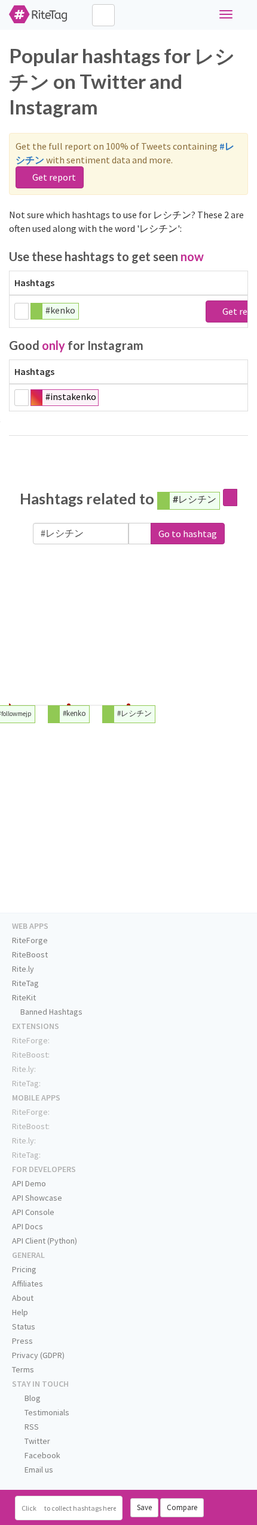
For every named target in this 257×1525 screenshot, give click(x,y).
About (22, 1297)
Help (20, 1312)
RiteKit (24, 997)
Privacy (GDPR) (38, 1355)
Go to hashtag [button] (187, 534)
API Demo (29, 1183)
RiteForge (30, 940)
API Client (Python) (44, 1240)
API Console (33, 1212)
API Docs (27, 1226)
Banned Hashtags (50, 1011)
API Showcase (37, 1197)
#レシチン (194, 498)
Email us (38, 1469)
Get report (53, 177)
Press (22, 1340)
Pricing (24, 1269)
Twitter (36, 1441)
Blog (32, 1398)
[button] (139, 534)
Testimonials (46, 1412)
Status (23, 1326)
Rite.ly (23, 968)
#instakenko (70, 396)
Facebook (41, 1455)
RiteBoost (30, 954)
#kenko (60, 310)
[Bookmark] (21, 311)
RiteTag (25, 983)
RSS (31, 1426)
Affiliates (27, 1283)
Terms (23, 1369)
